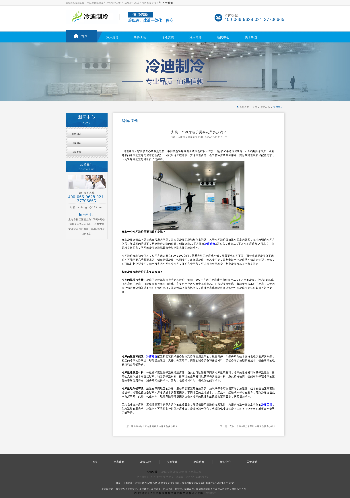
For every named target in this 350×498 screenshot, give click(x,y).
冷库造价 (278, 107)
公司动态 (76, 134)
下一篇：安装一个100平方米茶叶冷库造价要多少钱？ (248, 426)
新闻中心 (223, 37)
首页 (84, 36)
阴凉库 (199, 489)
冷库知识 (76, 143)
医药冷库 (168, 489)
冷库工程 (140, 37)
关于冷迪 (251, 37)
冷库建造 (112, 37)
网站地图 (211, 492)
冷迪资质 (168, 37)
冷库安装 (166, 471)
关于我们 (167, 2)
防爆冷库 (189, 489)
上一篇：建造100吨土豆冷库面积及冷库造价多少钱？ (150, 426)
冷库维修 (195, 37)
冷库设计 (132, 489)
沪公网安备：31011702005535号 (155, 477)
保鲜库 (178, 489)
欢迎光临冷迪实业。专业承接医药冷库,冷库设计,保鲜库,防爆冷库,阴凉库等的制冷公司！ (112, 2)
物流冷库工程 (193, 471)
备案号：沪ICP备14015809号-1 (194, 477)
